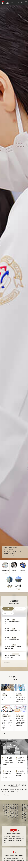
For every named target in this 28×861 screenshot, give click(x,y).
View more (7, 663)
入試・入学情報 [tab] (8, 613)
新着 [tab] (8, 608)
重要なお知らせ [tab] (20, 608)
